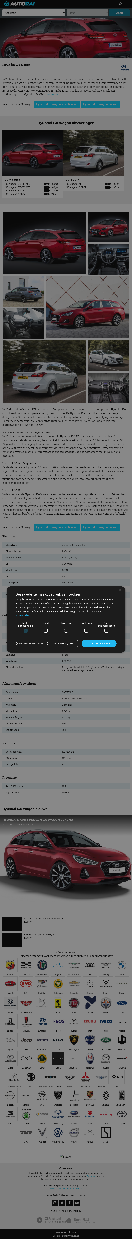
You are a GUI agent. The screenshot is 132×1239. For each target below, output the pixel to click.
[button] (29, 643)
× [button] (120, 590)
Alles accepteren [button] (99, 643)
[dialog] (66, 619)
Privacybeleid (22, 615)
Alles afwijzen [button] (63, 643)
